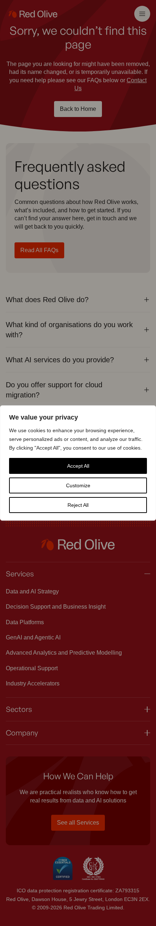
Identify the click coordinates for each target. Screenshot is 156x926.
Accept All (78, 466)
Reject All (78, 505)
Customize (78, 485)
